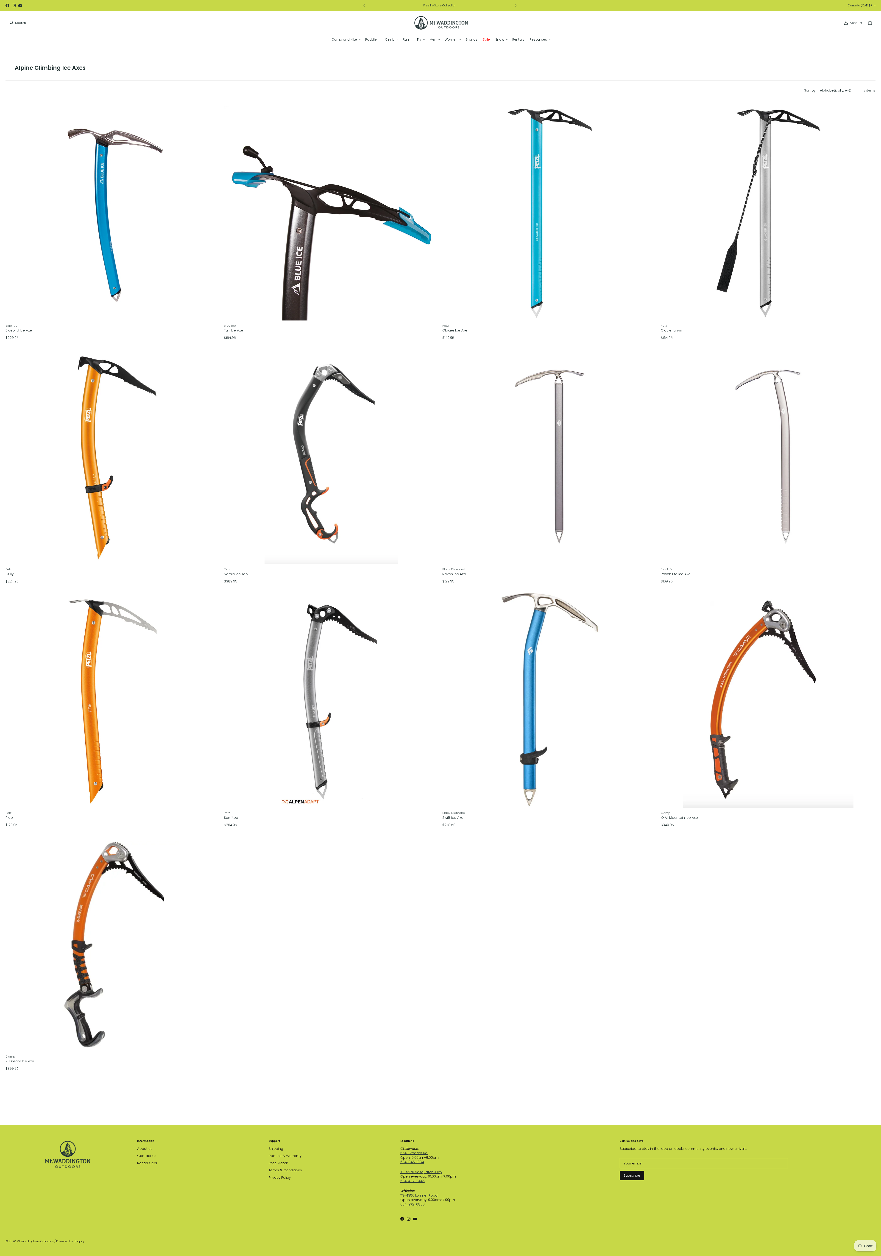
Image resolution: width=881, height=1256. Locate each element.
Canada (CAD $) (860, 5)
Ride (9, 817)
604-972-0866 (412, 1204)
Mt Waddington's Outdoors (35, 1241)
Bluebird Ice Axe (19, 330)
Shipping (276, 1148)
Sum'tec (231, 817)
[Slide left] (364, 5)
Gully (10, 574)
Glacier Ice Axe (454, 330)
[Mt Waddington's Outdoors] (441, 23)
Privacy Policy (280, 1177)
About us (144, 1148)
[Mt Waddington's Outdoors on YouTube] (20, 5)
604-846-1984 (412, 1161)
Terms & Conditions (285, 1170)
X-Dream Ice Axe (20, 1061)
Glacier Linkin (671, 330)
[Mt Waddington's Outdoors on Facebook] (7, 5)
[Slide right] (515, 5)
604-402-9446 (412, 1180)
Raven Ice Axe (454, 574)
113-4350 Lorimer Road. (419, 1195)
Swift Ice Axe (452, 817)
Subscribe (632, 1175)
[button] (345, 39)
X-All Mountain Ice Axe (679, 817)
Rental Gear (147, 1163)
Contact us (146, 1155)
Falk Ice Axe (233, 330)
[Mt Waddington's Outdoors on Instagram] (14, 5)
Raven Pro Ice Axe (676, 574)
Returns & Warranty (285, 1155)
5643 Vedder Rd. (414, 1152)
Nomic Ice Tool (236, 574)
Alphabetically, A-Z (835, 90)
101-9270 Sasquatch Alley (421, 1172)
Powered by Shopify (70, 1241)
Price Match (278, 1163)
